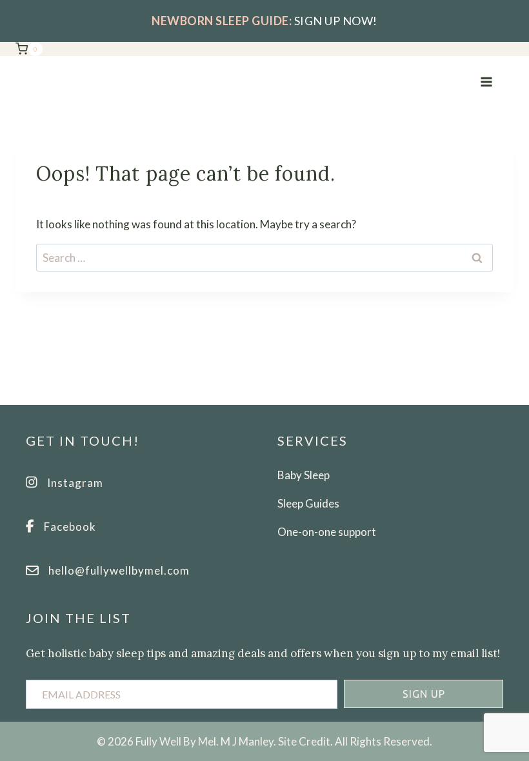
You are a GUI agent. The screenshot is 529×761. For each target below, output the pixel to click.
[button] (423, 694)
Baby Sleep (303, 475)
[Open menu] (486, 82)
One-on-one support (326, 532)
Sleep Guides (308, 503)
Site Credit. (305, 741)
